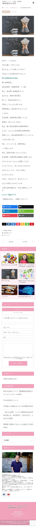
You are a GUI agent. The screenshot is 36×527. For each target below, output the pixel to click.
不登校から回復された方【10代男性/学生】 (18, 406)
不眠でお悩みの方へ (10, 379)
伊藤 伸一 (10, 230)
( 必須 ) (7, 327)
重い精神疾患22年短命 (10, 78)
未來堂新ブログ (6, 11)
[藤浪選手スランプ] (10, 241)
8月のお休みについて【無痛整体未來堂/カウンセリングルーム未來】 (18, 392)
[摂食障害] (26, 241)
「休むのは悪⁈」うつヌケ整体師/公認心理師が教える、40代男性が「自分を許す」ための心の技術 (18, 415)
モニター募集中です (9, 195)
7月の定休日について (10, 400)
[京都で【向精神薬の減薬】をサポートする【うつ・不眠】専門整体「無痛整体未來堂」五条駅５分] (12, 3)
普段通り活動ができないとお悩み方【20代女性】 (18, 425)
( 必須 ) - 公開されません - (12, 332)
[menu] (33, 2)
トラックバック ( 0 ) (18, 312)
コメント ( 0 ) (18, 309)
